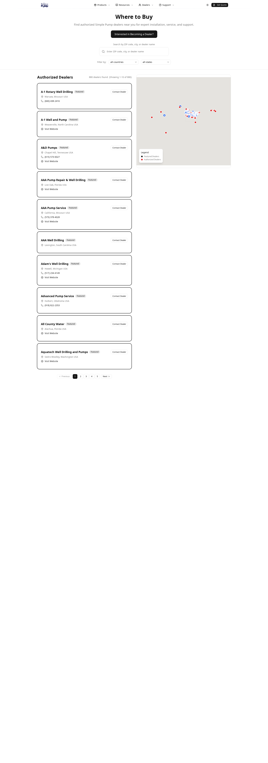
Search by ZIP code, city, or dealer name (134, 44)
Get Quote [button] (222, 4)
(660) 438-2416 (52, 101)
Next (105, 376)
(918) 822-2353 (52, 305)
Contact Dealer (119, 91)
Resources (124, 4)
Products (102, 4)
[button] (164, 115)
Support (166, 4)
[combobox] (123, 62)
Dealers (146, 4)
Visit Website (51, 128)
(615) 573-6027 (52, 156)
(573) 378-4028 (52, 217)
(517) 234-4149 (52, 273)
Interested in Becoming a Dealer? (134, 34)
